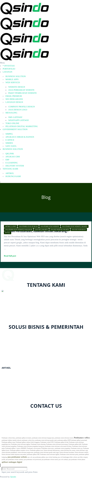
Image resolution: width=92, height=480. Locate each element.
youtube (32, 412)
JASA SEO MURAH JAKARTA (59, 229)
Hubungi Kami (10, 429)
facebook (7, 412)
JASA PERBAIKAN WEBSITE (21, 90)
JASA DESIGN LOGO (17, 110)
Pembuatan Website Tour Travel (15, 393)
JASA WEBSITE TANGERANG (15, 387)
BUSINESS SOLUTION (15, 76)
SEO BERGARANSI (14, 99)
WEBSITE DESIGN (16, 87)
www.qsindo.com (9, 316)
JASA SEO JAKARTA (41, 229)
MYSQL (7, 233)
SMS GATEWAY (15, 117)
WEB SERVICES (12, 82)
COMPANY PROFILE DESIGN (21, 107)
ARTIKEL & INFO (10, 226)
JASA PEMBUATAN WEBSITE (49, 226)
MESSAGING (11, 113)
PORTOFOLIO (9, 69)
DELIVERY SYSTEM (14, 166)
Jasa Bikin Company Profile (13, 375)
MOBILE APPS (12, 79)
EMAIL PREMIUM (13, 96)
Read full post (10, 256)
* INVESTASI (9, 66)
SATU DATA (10, 146)
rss (38, 412)
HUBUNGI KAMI (13, 176)
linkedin (44, 412)
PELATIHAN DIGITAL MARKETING (21, 126)
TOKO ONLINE (12, 123)
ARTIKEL (9, 173)
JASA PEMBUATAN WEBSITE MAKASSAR (18, 229)
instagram (23, 412)
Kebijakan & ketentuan (13, 432)
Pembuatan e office (82, 438)
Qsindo (13, 477)
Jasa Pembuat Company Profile (14, 381)
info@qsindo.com (11, 322)
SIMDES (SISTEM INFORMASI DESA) (21, 363)
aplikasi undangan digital (12, 462)
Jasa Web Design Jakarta (12, 399)
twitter (15, 412)
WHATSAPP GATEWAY (18, 120)
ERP (7, 160)
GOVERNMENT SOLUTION (15, 129)
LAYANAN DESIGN (14, 102)
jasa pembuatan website (17, 457)
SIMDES (9, 143)
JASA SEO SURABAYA (79, 229)
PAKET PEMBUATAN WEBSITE (22, 93)
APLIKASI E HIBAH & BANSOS (19, 137)
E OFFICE (9, 140)
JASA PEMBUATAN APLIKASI (28, 226)
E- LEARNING (10, 342)
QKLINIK (9, 153)
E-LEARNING (11, 163)
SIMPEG (9, 134)
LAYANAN (7, 72)
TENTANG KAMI (10, 169)
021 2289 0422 (10, 319)
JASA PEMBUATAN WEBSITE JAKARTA (74, 226)
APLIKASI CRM (12, 156)
